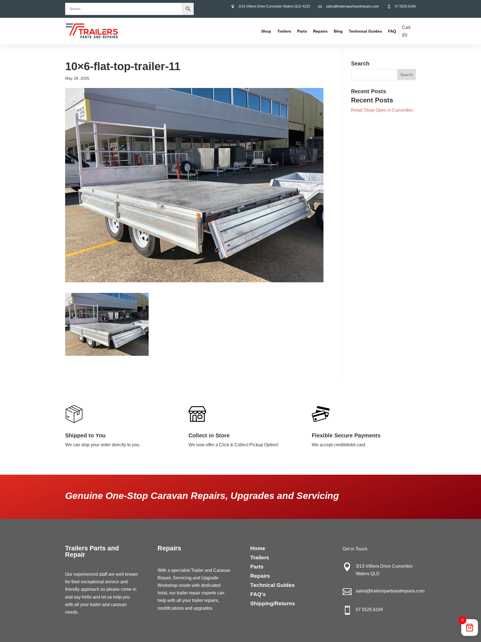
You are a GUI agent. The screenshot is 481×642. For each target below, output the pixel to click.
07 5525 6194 (405, 6)
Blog (338, 31)
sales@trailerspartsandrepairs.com (352, 6)
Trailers (284, 31)
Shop (266, 31)
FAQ (392, 31)
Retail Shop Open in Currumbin (382, 110)
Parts (302, 31)
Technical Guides (365, 31)
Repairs (320, 31)
